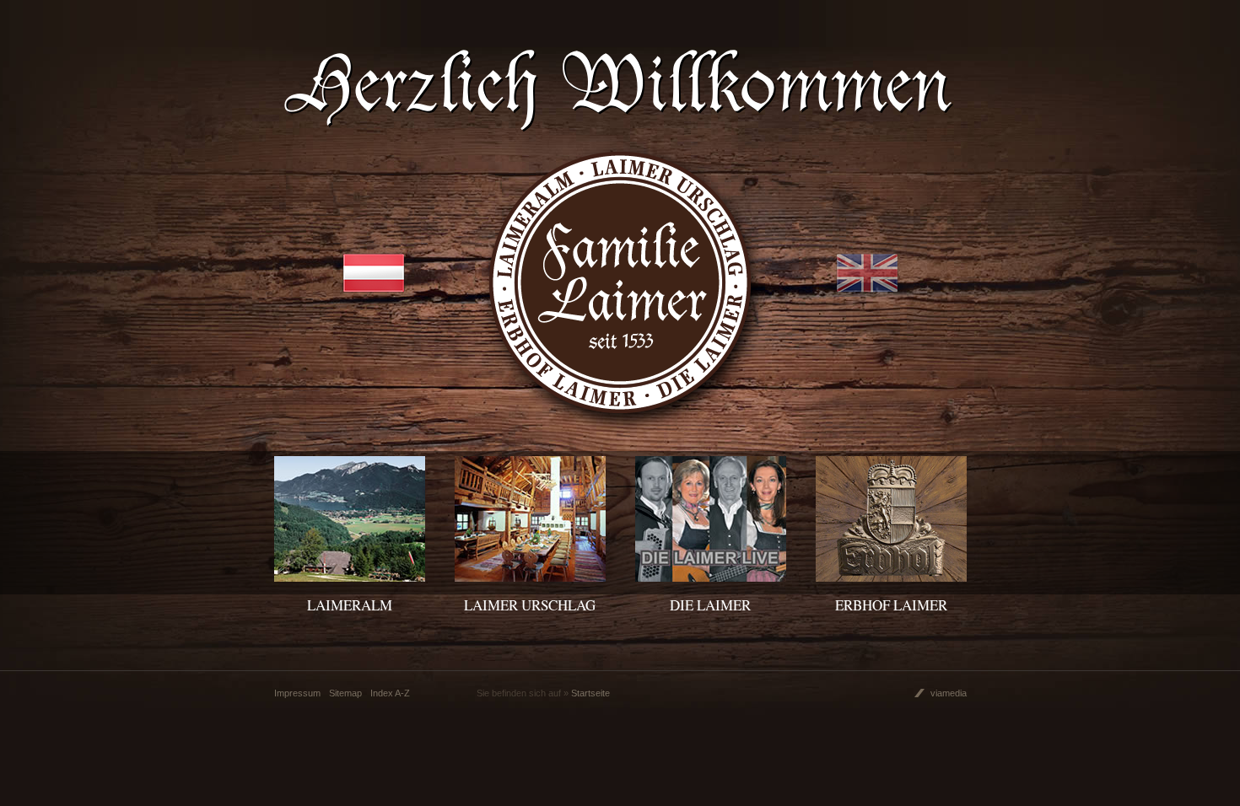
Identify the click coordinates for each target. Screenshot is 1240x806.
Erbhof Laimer (891, 605)
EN (867, 273)
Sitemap (345, 693)
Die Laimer (710, 605)
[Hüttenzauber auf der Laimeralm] (349, 576)
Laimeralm (349, 605)
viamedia (948, 693)
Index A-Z (390, 693)
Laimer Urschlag (530, 605)
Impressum (297, 693)
